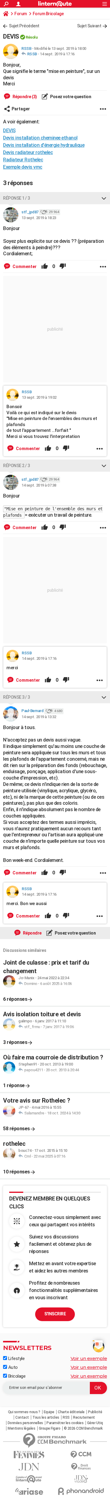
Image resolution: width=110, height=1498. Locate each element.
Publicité (95, 1412)
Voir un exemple (89, 1358)
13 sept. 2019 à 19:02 (39, 397)
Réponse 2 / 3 (16, 465)
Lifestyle (15, 1358)
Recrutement (84, 1417)
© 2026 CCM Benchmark (83, 1428)
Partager (21, 108)
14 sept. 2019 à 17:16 (57, 54)
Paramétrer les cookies (64, 1423)
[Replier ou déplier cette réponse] (104, 198)
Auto (12, 1367)
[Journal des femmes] (29, 1454)
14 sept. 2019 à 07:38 (38, 485)
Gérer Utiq (95, 1423)
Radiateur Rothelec (23, 160)
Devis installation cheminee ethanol (40, 138)
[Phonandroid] (81, 1491)
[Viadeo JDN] (81, 1479)
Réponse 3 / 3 (16, 697)
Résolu (32, 37)
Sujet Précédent (24, 25)
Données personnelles (25, 1423)
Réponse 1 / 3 (16, 198)
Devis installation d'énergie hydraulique (43, 145)
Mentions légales (21, 1428)
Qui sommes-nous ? (24, 1412)
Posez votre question (70, 96)
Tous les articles (45, 1417)
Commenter (24, 266)
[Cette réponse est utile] (45, 266)
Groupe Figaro (50, 1428)
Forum (20, 13)
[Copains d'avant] (29, 1479)
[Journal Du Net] (29, 1467)
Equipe (49, 1412)
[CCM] (81, 1454)
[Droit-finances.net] (81, 1467)
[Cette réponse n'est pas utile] (63, 266)
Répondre (32, 933)
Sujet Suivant (89, 25)
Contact (22, 1417)
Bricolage (16, 1376)
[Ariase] (29, 1491)
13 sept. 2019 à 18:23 (38, 217)
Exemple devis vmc (22, 167)
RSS (66, 1417)
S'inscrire (55, 1313)
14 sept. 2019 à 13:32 (38, 717)
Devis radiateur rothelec (28, 152)
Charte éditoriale (71, 1412)
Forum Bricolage (48, 13)
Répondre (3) (24, 96)
